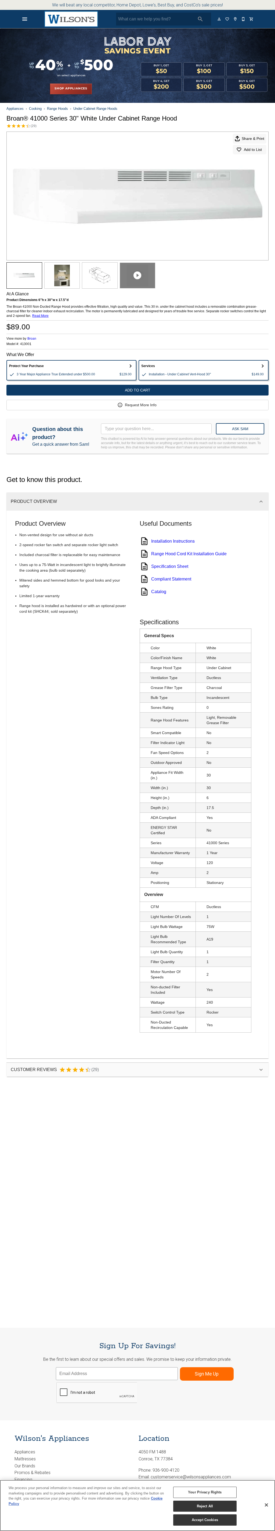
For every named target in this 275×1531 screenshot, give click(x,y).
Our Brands (25, 1465)
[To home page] (71, 19)
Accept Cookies (205, 1520)
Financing (23, 1479)
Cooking (35, 109)
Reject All (205, 1506)
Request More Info (141, 405)
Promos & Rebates (32, 1472)
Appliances (15, 109)
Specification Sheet (169, 566)
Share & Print (253, 138)
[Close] (266, 1505)
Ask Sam (240, 429)
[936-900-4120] (243, 19)
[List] (227, 19)
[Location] (235, 19)
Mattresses (25, 1458)
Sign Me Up (207, 1374)
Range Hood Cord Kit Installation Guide (189, 554)
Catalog (158, 591)
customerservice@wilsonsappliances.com (191, 1476)
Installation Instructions (173, 541)
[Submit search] (200, 19)
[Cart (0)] (251, 19)
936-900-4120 (166, 1470)
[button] (24, 19)
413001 (25, 344)
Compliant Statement (171, 579)
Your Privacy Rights (205, 1492)
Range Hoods (57, 109)
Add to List (253, 149)
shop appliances (71, 88)
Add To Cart (137, 390)
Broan (31, 338)
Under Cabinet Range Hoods (95, 109)
